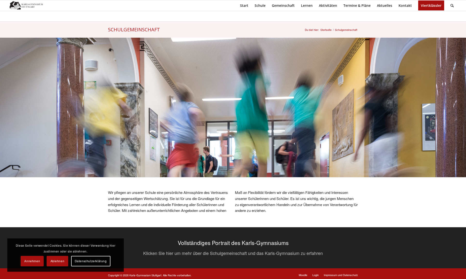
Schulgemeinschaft (134, 29)
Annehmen (32, 261)
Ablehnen (57, 261)
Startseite (326, 30)
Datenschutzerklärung (91, 261)
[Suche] (452, 5)
